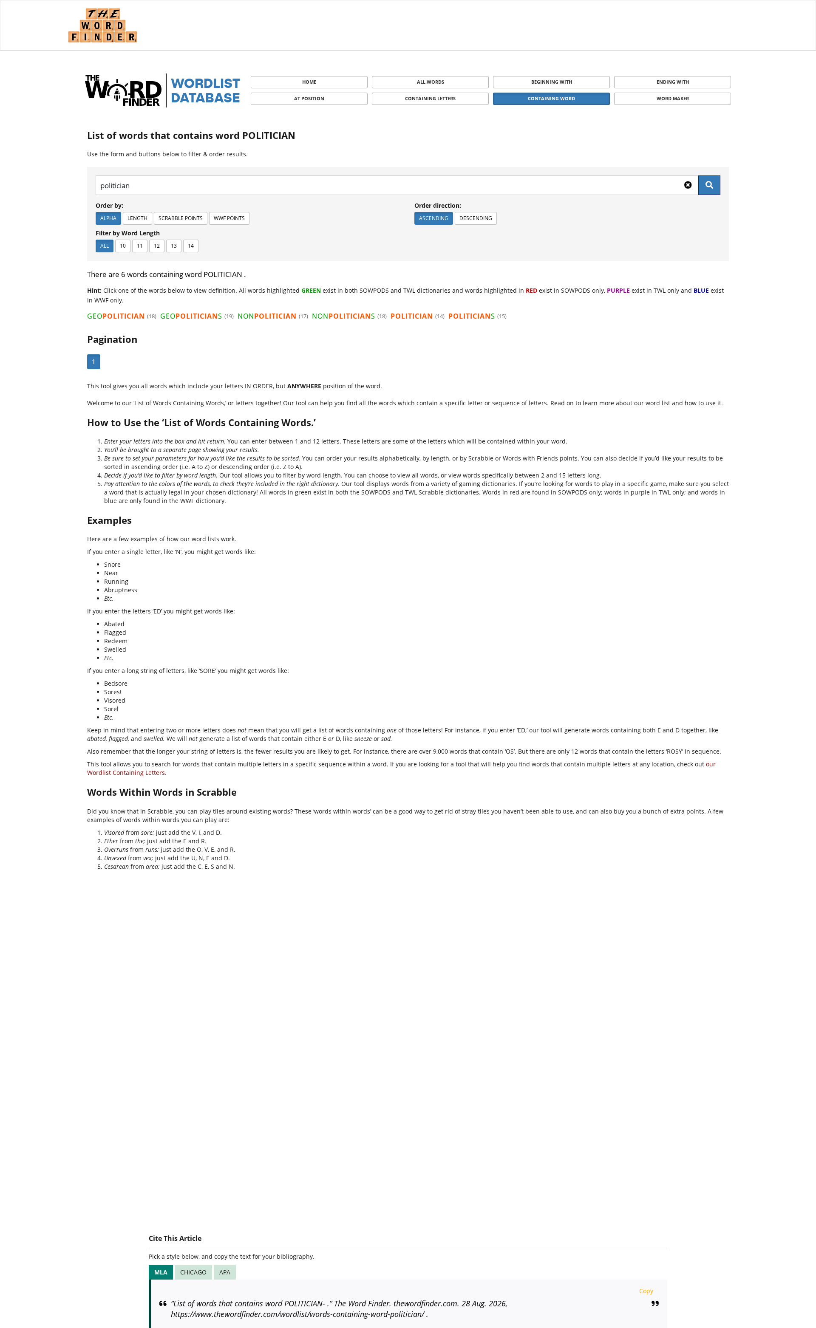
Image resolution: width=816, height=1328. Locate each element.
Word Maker (673, 98)
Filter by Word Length (128, 233)
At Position (309, 98)
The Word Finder (102, 25)
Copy (646, 1291)
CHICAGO (193, 1272)
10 (123, 245)
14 (191, 245)
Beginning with (551, 82)
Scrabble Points (181, 218)
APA (224, 1272)
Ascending (433, 218)
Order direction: (437, 205)
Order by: (109, 205)
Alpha (108, 218)
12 (157, 245)
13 (174, 245)
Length (137, 218)
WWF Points (229, 218)
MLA (160, 1272)
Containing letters (430, 98)
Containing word (551, 98)
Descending (475, 218)
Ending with (673, 82)
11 (140, 245)
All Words (430, 82)
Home (309, 82)
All (104, 245)
